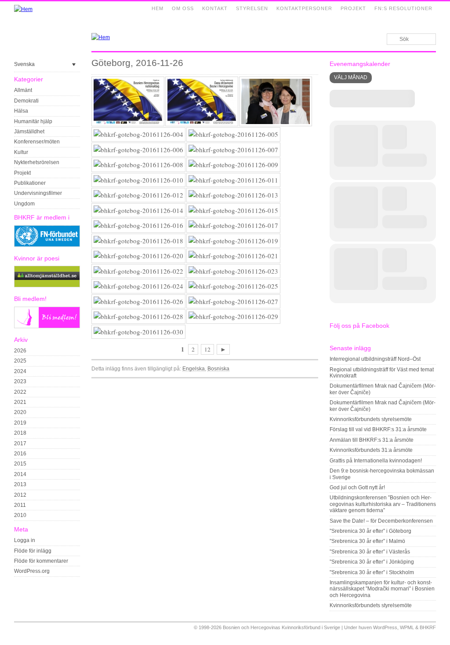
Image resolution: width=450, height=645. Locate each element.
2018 (20, 433)
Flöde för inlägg (32, 551)
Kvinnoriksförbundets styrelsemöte (371, 419)
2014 (20, 474)
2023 (20, 381)
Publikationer (30, 183)
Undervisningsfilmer (38, 193)
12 (207, 349)
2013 (20, 484)
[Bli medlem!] (47, 326)
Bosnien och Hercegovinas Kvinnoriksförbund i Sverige (281, 627)
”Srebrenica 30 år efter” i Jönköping (372, 562)
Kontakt (215, 8)
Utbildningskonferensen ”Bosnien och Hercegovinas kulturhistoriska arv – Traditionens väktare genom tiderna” (383, 504)
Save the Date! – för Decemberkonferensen (381, 521)
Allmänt (23, 90)
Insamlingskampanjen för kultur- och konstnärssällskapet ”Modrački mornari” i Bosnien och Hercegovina (382, 588)
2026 (20, 351)
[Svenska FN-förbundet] (47, 245)
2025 (20, 361)
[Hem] (23, 9)
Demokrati (26, 101)
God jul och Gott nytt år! (357, 487)
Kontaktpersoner (304, 8)
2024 (20, 371)
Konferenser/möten (37, 142)
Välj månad (350, 77)
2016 (20, 454)
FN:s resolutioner (403, 8)
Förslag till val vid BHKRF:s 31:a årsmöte (378, 429)
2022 (20, 392)
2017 (20, 443)
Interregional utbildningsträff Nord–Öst (375, 359)
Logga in (24, 540)
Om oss (183, 8)
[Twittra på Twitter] (303, 384)
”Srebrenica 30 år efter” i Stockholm (372, 572)
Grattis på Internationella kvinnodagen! (376, 461)
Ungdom (24, 204)
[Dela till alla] (313, 384)
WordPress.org (32, 571)
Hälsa (21, 111)
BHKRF (428, 627)
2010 (20, 515)
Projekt (353, 8)
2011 (20, 505)
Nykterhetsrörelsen (36, 162)
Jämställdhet (29, 131)
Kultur (21, 152)
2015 (20, 464)
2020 (20, 412)
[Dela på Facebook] (293, 384)
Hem (157, 8)
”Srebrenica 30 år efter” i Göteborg (370, 531)
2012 (20, 495)
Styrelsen (252, 8)
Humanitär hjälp (33, 121)
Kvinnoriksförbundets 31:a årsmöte (371, 450)
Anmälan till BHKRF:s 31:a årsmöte (372, 440)
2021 (20, 402)
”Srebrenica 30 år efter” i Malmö (367, 541)
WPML (407, 627)
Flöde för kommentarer (41, 561)
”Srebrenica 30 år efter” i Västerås (370, 552)
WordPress (385, 627)
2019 (20, 423)
